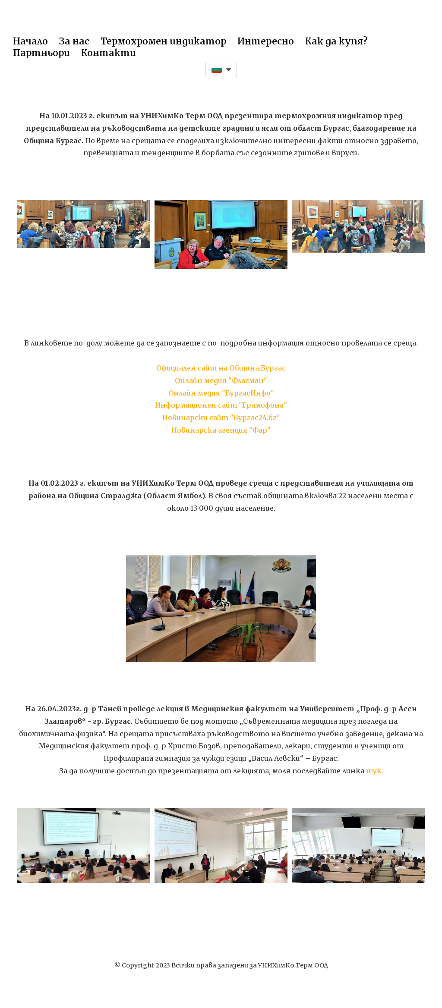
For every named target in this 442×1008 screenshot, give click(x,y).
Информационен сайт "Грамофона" (221, 405)
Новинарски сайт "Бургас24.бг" (221, 417)
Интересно (265, 41)
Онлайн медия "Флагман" (221, 380)
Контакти (108, 53)
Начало (30, 41)
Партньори (41, 53)
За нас (74, 41)
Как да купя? (336, 41)
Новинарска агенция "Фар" (221, 430)
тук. (374, 770)
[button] (221, 69)
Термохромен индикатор (163, 41)
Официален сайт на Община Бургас (221, 368)
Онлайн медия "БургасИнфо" (221, 393)
